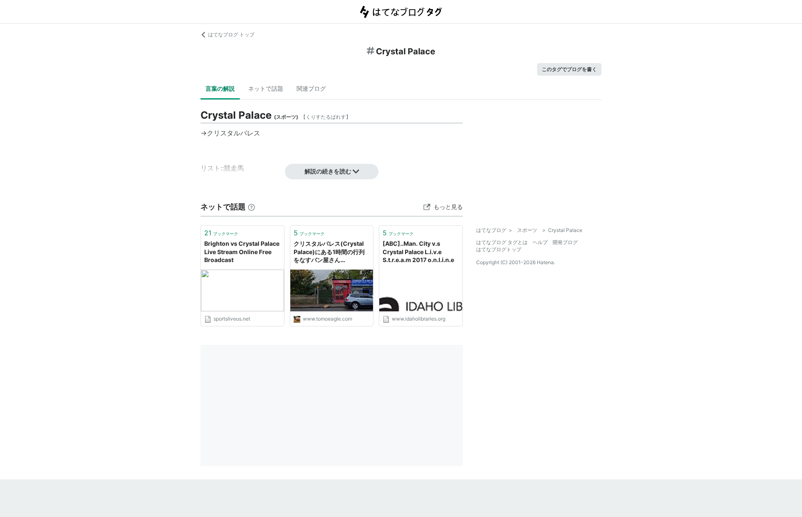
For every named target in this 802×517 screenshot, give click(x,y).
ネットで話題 (265, 88)
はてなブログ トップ (231, 34)
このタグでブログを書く (569, 69)
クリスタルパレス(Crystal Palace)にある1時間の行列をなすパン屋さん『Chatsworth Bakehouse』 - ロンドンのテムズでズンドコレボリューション (332, 252)
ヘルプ (540, 242)
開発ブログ (565, 242)
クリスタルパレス (233, 133)
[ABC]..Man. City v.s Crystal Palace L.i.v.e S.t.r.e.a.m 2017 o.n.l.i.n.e (418, 251)
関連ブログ (311, 88)
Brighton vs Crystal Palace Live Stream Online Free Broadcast (241, 251)
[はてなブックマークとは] (251, 206)
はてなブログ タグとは (502, 242)
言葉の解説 (220, 88)
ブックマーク (221, 233)
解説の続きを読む (328, 171)
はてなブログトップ (498, 249)
